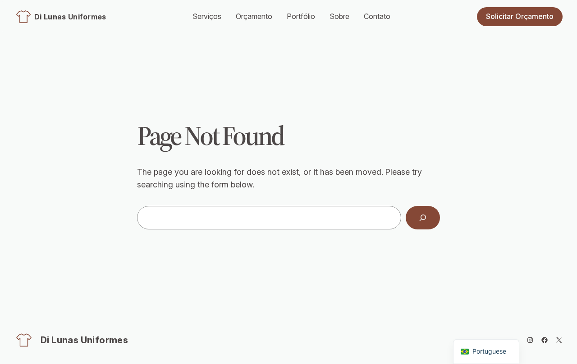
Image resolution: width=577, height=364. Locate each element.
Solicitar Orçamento (520, 16)
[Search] (423, 217)
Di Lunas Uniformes (70, 16)
